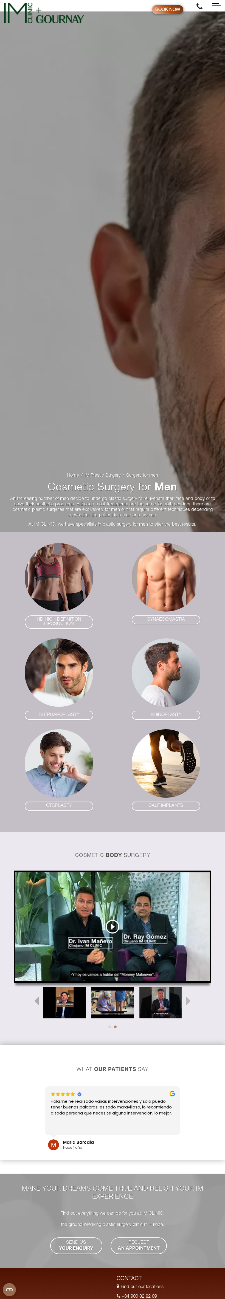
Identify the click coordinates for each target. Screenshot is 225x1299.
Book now (167, 10)
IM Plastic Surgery (103, 475)
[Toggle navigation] (216, 5)
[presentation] (36, 1001)
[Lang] (64, 1002)
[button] (59, 622)
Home (73, 475)
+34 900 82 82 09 (138, 1296)
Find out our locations (141, 1287)
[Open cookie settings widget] (9, 1289)
